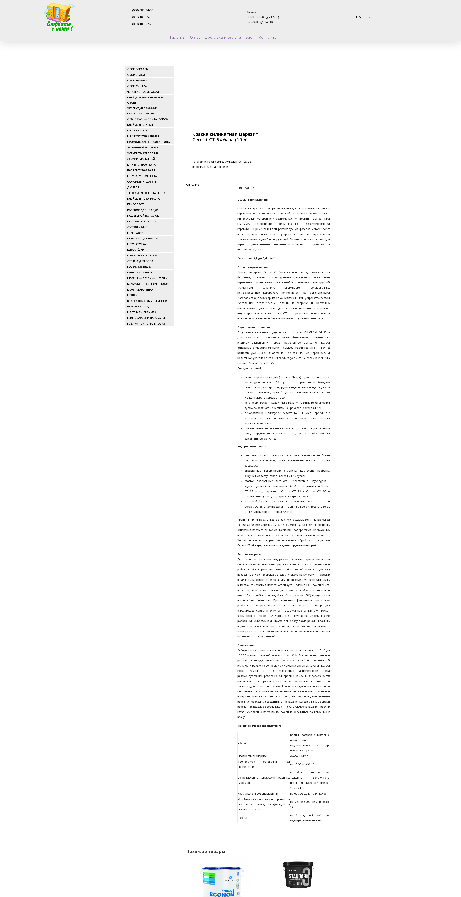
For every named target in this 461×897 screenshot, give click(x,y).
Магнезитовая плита (143, 136)
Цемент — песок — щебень (147, 278)
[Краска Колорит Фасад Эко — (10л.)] (223, 866)
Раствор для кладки (142, 210)
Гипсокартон (137, 130)
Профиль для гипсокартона (148, 142)
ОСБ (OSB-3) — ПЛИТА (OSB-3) (147, 119)
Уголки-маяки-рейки (142, 159)
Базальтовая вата (141, 170)
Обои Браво (136, 74)
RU (367, 16)
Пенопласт (135, 204)
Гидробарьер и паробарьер (147, 318)
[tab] (205, 184)
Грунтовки (135, 232)
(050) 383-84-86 (142, 10)
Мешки (132, 295)
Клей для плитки (140, 124)
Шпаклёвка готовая (142, 255)
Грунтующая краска (142, 238)
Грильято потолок (141, 221)
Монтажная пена (140, 289)
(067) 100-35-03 (142, 17)
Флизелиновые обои (143, 91)
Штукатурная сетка (142, 176)
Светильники (137, 227)
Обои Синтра (137, 86)
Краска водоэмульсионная (224, 161)
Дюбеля (133, 187)
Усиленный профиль (142, 147)
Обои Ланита (137, 80)
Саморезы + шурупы (142, 181)
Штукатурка (136, 244)
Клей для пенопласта (143, 198)
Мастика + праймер (141, 312)
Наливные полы (139, 267)
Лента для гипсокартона (146, 193)
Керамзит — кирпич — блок (148, 283)
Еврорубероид (138, 306)
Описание (192, 184)
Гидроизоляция (139, 272)
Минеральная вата (141, 164)
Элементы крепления (142, 153)
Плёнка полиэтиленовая (146, 323)
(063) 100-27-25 (142, 24)
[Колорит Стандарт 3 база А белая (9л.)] (299, 866)
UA (358, 16)
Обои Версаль (137, 69)
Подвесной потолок (143, 215)
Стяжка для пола (140, 261)
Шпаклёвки (135, 249)
